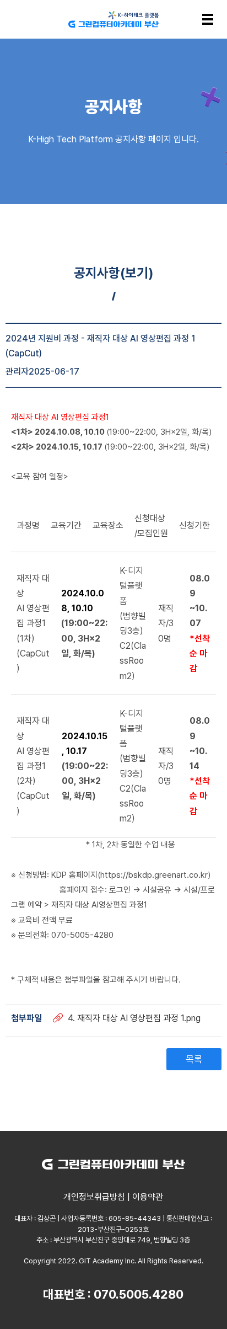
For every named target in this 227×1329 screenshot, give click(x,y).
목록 (194, 1059)
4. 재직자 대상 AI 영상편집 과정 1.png (134, 1018)
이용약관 (147, 1197)
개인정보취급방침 (94, 1197)
